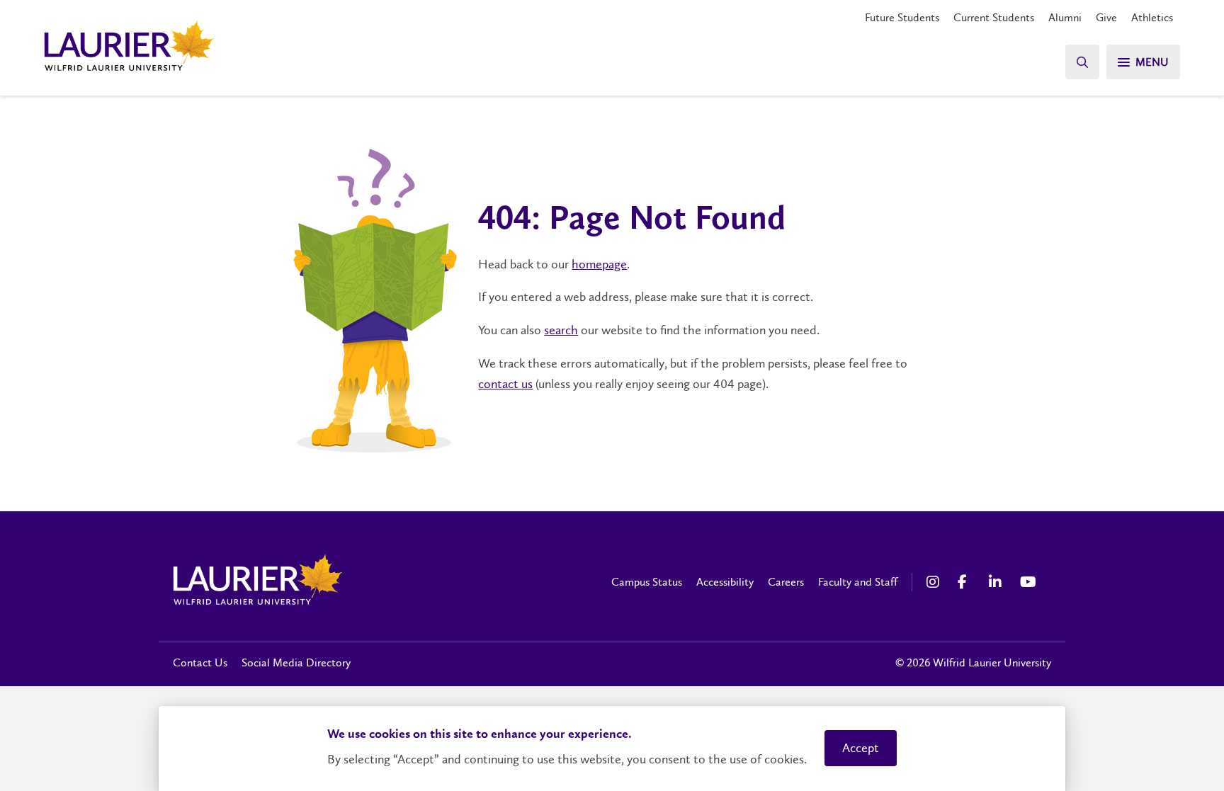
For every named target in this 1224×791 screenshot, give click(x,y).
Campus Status (646, 581)
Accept (860, 748)
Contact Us (200, 662)
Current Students (993, 17)
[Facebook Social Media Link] (966, 582)
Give (1106, 17)
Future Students (902, 17)
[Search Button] (1082, 62)
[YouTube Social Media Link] (1028, 582)
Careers (786, 581)
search (561, 330)
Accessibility (725, 581)
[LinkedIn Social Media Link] (997, 582)
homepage (599, 264)
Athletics (1152, 17)
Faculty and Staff (857, 581)
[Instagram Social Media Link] (935, 582)
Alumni (1065, 17)
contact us (505, 384)
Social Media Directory (296, 662)
